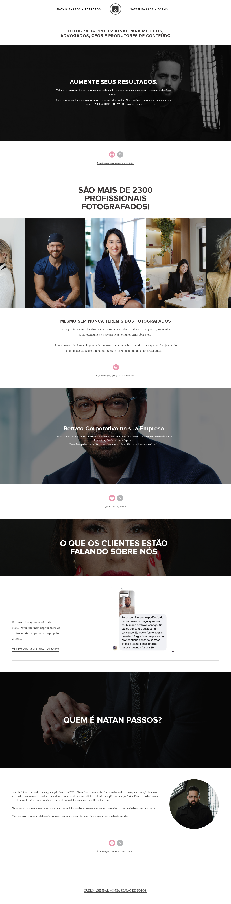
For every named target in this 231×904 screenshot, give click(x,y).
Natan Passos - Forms (149, 9)
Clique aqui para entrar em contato (115, 162)
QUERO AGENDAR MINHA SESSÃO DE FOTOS (115, 890)
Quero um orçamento (115, 506)
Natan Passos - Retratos (79, 9)
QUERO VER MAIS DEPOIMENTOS (35, 649)
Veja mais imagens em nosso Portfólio (115, 375)
